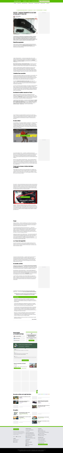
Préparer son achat (31, 3)
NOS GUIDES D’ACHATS (40, 437)
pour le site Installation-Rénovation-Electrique (29, 291)
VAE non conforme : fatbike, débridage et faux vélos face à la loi (43, 421)
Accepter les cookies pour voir (25, 135)
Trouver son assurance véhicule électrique (44, 432)
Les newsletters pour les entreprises (30, 435)
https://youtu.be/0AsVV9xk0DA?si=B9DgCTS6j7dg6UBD (20, 354)
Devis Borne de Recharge (29, 444)
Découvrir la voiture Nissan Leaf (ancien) (20, 363)
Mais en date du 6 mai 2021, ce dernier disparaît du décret (21, 63)
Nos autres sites (28, 439)
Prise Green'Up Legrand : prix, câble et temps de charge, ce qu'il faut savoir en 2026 (24, 412)
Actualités (15, 3)
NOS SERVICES (39, 428)
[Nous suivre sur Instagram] (17, 436)
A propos (14, 438)
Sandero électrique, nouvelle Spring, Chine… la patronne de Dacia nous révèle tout (24, 401)
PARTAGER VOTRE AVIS (28, 428)
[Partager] (37, 392)
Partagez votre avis (25, 366)
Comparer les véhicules (41, 433)
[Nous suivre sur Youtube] (16, 436)
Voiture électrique (21, 402)
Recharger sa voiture (36, 3)
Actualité (39, 422)
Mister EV (27, 443)
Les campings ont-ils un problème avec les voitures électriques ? (25, 397)
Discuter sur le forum (24, 368)
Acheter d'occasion (43, 3)
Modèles (18, 366)
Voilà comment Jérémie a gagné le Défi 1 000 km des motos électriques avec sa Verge (44, 405)
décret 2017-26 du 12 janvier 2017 (27, 45)
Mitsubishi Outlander (16, 103)
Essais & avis (19, 3)
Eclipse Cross (22, 103)
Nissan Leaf (20, 96)
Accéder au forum (27, 346)
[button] (25, 355)
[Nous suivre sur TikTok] (19, 436)
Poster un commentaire (21, 346)
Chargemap (27, 445)
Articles (16, 11)
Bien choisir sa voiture (24, 3)
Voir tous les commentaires (25, 360)
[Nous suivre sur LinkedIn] (20, 436)
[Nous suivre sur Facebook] (13, 436)
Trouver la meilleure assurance (17, 368)
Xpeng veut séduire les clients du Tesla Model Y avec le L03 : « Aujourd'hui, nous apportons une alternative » (43, 401)
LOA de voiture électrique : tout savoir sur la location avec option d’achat (25, 417)
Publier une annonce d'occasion (42, 434)
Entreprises (48, 3)
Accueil (14, 11)
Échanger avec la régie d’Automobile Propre (43, 444)
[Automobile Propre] (17, 1)
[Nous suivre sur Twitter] (15, 436)
